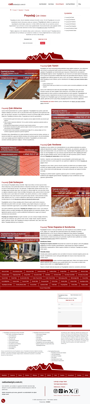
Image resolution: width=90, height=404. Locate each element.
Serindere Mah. (57, 274)
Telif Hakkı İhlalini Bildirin (60, 384)
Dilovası (35, 375)
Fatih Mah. (54, 284)
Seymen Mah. (25, 281)
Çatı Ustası (51, 4)
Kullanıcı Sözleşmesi (58, 395)
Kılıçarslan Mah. (30, 271)
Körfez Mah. (55, 281)
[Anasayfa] (10, 10)
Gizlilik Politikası (66, 395)
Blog (79, 4)
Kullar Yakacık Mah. (50, 278)
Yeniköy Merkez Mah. (21, 284)
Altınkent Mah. (73, 271)
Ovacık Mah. (85, 278)
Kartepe (79, 375)
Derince (27, 375)
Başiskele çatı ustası (48, 101)
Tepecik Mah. (5, 278)
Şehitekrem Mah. (42, 271)
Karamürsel (71, 375)
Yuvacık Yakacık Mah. (45, 288)
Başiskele (4, 375)
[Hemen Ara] (3, 401)
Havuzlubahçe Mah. (17, 271)
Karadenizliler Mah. (25, 278)
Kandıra (62, 375)
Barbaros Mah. (84, 271)
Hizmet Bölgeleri (60, 4)
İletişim (63, 386)
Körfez (86, 375)
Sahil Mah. (47, 274)
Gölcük (49, 375)
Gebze (42, 375)
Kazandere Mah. (38, 274)
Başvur (42, 43)
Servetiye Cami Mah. (70, 274)
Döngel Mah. (27, 274)
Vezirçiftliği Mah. (6, 281)
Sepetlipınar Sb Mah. (7, 284)
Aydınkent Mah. (44, 284)
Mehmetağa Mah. (75, 278)
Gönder (70, 326)
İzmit (55, 375)
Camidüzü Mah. (5, 274)
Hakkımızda (57, 386)
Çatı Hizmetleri (42, 4)
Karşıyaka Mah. (45, 281)
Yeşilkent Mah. (53, 271)
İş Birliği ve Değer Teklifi (60, 381)
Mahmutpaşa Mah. (63, 278)
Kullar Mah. (14, 278)
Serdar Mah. (74, 284)
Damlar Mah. (35, 281)
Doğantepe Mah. (17, 274)
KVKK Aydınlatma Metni (75, 395)
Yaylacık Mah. (16, 281)
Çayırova (12, 375)
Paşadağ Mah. (64, 284)
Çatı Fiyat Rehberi (70, 4)
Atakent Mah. (73, 281)
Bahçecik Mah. (5, 271)
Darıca (20, 375)
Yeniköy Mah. (64, 281)
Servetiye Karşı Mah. (83, 274)
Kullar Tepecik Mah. (37, 278)
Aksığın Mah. (63, 271)
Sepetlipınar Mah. (84, 281)
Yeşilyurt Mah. (84, 284)
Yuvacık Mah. (33, 284)
